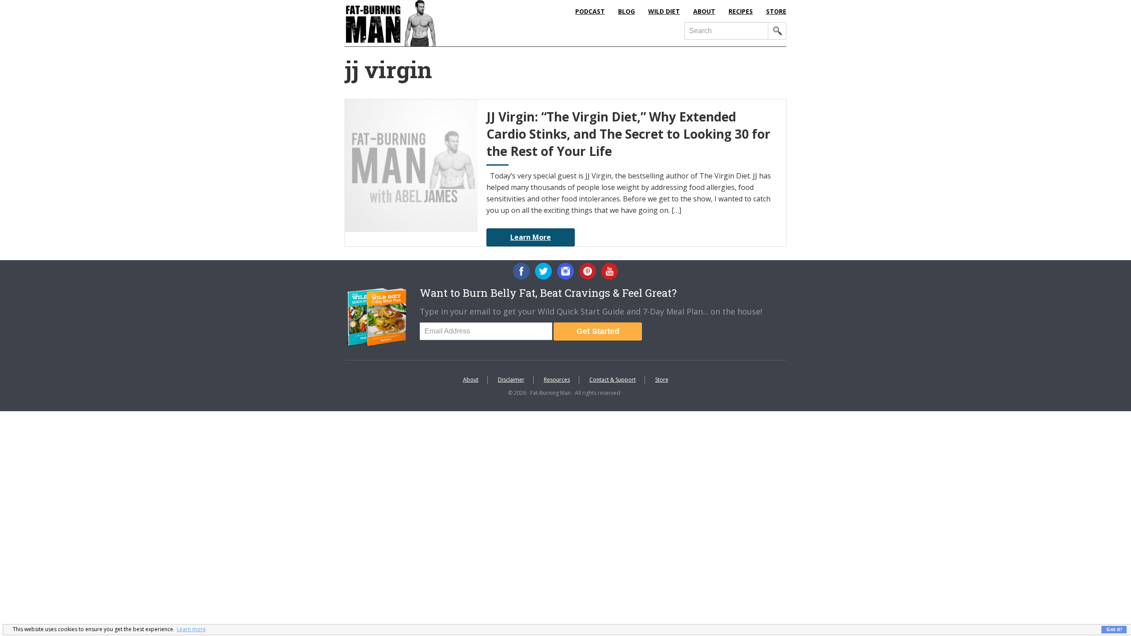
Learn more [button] (191, 629)
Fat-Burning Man (426, 23)
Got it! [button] (1114, 629)
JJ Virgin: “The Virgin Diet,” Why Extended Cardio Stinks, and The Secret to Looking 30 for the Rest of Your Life (628, 133)
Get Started (598, 331)
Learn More (530, 237)
